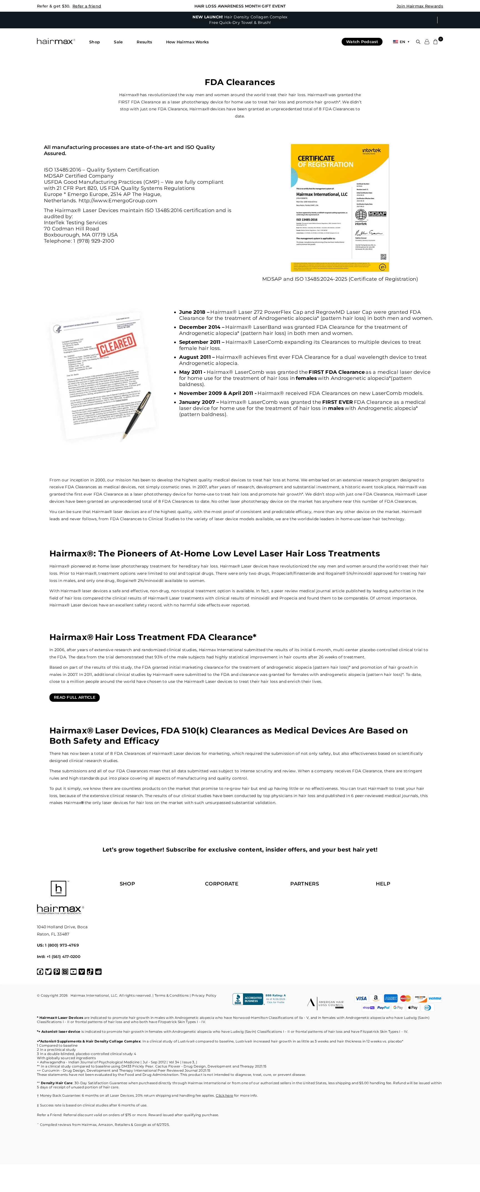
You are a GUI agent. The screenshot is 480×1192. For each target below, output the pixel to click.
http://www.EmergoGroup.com (118, 201)
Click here (224, 1095)
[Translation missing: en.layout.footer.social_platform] (40, 972)
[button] (94, 42)
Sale (118, 42)
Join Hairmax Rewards (420, 6)
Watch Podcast (362, 41)
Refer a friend (86, 6)
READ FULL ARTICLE (74, 697)
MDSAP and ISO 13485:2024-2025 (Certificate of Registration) (340, 279)
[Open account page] (427, 41)
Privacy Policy (204, 995)
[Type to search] (418, 42)
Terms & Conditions (172, 995)
